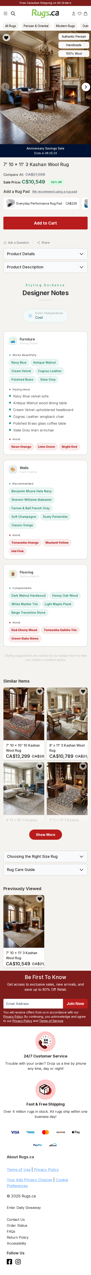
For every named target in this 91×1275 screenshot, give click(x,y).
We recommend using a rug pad (54, 191)
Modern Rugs (65, 26)
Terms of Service (51, 1021)
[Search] (13, 13)
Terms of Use (18, 1169)
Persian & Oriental (36, 26)
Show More (45, 834)
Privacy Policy (13, 1016)
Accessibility (16, 1243)
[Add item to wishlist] (39, 691)
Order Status (17, 1225)
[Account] (74, 13)
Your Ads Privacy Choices (29, 1180)
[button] (44, 37)
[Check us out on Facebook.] (9, 1262)
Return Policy (18, 1237)
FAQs (11, 1231)
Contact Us (16, 1219)
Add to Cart (45, 223)
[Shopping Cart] (85, 13)
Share (45, 242)
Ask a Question (18, 242)
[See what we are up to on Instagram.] (18, 1262)
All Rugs (10, 26)
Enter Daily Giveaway (24, 1207)
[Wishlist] (79, 13)
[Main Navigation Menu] (5, 13)
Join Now (75, 1003)
